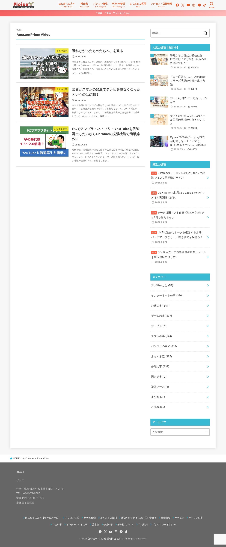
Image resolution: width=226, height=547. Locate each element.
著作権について (125, 524)
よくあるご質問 (108, 517)
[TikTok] (204, 5)
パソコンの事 (164, 346)
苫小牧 (158, 407)
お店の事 (160, 305)
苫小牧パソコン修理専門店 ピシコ (106, 538)
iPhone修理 (90, 517)
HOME (16, 458)
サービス (158, 326)
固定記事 (158, 376)
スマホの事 (161, 336)
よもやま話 (161, 356)
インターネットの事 (167, 295)
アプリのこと (162, 285)
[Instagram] (193, 5)
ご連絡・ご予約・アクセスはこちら (113, 13)
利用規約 (143, 524)
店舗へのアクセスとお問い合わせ (138, 517)
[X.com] (182, 5)
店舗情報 (165, 517)
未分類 (158, 397)
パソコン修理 (72, 517)
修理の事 (160, 366)
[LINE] (199, 5)
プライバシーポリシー (164, 524)
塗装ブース (160, 386)
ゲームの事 (161, 315)
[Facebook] (177, 5)
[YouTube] (188, 5)
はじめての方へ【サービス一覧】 (43, 517)
